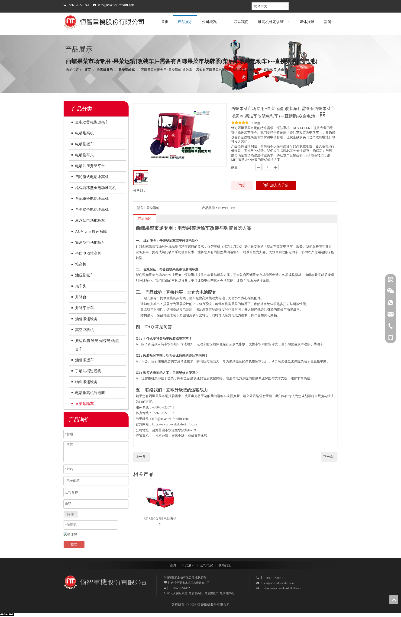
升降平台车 (84, 308)
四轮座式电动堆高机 (92, 177)
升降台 (80, 297)
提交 (74, 544)
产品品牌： (210, 208)
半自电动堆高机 (88, 253)
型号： (141, 208)
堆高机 (80, 264)
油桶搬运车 (84, 360)
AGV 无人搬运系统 (91, 231)
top (393, 599)
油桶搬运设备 (86, 319)
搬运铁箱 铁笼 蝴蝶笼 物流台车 (97, 345)
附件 (70, 514)
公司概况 (206, 565)
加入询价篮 (279, 185)
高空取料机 (84, 330)
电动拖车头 (84, 155)
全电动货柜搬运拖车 (92, 122)
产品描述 (144, 218)
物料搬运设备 (86, 382)
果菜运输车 (84, 404)
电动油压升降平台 (90, 166)
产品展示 (188, 565)
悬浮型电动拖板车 (90, 220)
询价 (242, 185)
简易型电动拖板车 (90, 242)
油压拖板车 (84, 275)
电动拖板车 (84, 144)
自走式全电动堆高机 (92, 210)
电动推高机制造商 (90, 393)
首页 (173, 565)
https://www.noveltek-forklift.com (174, 424)
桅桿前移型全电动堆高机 (95, 188)
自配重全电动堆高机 (92, 199)
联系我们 (224, 565)
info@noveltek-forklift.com (116, 5)
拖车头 (80, 286)
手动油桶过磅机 (88, 371)
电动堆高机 (84, 133)
